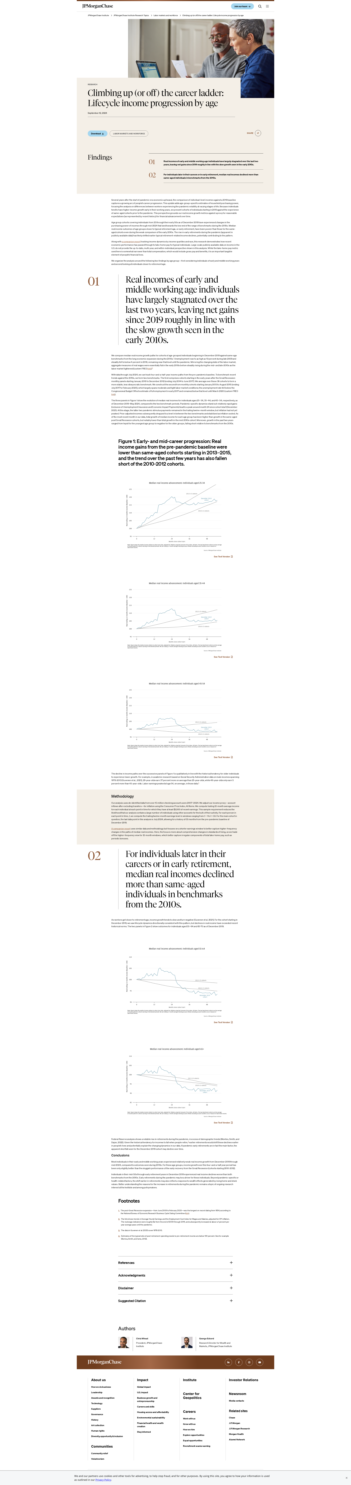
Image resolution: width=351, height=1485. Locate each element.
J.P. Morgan (234, 1423)
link (149, 368)
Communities (102, 1446)
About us (98, 1380)
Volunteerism (97, 1458)
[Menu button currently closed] (267, 6)
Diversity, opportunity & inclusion (107, 1436)
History (94, 1419)
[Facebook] (238, 1362)
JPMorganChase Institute (98, 15)
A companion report (120, 828)
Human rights (97, 1430)
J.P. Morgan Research (239, 1428)
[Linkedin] (228, 1362)
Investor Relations (243, 1380)
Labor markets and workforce (166, 15)
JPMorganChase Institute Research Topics (131, 15)
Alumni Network (237, 1439)
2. (119, 1219)
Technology (96, 1403)
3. (119, 1230)
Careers (189, 1412)
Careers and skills (145, 1406)
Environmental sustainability (151, 1417)
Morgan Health (236, 1434)
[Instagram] (249, 1362)
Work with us (189, 1418)
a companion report (131, 241)
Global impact (144, 1386)
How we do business (101, 1386)
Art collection (97, 1425)
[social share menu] (258, 133)
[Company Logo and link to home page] (97, 8)
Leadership (96, 1392)
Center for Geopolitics (192, 1396)
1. (119, 1210)
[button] (347, 1478)
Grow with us (189, 1424)
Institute (189, 1380)
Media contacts (236, 1400)
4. (119, 1236)
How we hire (189, 1429)
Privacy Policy (103, 1479)
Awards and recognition (102, 1397)
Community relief (99, 1453)
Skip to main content (12, 3)
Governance (97, 1414)
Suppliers (96, 1408)
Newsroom (237, 1394)
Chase (232, 1417)
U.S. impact (142, 1392)
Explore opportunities (193, 1435)
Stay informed (144, 1431)
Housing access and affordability (153, 1412)
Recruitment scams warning (196, 1446)
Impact (142, 1380)
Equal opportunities (192, 1440)
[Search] (260, 6)
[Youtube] (259, 1362)
